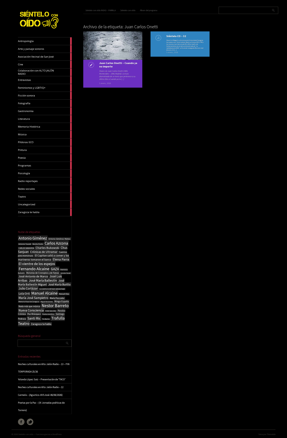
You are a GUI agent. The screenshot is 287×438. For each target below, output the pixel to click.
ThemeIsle (271, 434)
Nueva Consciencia (31, 310)
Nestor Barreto (55, 305)
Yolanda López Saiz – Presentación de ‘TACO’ (41, 379)
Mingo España (61, 301)
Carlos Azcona (56, 243)
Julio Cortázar (28, 288)
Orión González (50, 311)
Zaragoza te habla (41, 324)
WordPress (57, 434)
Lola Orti (24, 293)
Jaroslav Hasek (66, 273)
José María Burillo (59, 284)
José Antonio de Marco (33, 276)
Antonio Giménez (33, 238)
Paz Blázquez (34, 314)
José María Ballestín (43, 280)
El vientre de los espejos (37, 263)
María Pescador (57, 298)
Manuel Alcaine (44, 293)
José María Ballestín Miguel (41, 282)
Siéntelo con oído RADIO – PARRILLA (101, 10)
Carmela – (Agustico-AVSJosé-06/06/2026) (40, 395)
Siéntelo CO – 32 (176, 36)
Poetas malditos (48, 314)
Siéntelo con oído (127, 10)
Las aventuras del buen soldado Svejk (52, 289)
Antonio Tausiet (25, 244)
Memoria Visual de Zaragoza (29, 302)
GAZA (55, 269)
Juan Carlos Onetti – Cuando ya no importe (118, 64)
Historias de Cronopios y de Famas (42, 272)
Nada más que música (29, 306)
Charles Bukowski (47, 248)
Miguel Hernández (47, 302)
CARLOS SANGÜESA (26, 248)
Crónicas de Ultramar (43, 252)
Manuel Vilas (64, 294)
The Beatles (46, 319)
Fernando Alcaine (34, 268)
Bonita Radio (38, 244)
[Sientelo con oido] (38, 30)
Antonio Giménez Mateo (59, 238)
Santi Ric (34, 318)
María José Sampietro (33, 298)
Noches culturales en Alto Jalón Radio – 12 (40, 387)
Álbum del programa (148, 10)
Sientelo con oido (25, 434)
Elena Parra (61, 259)
